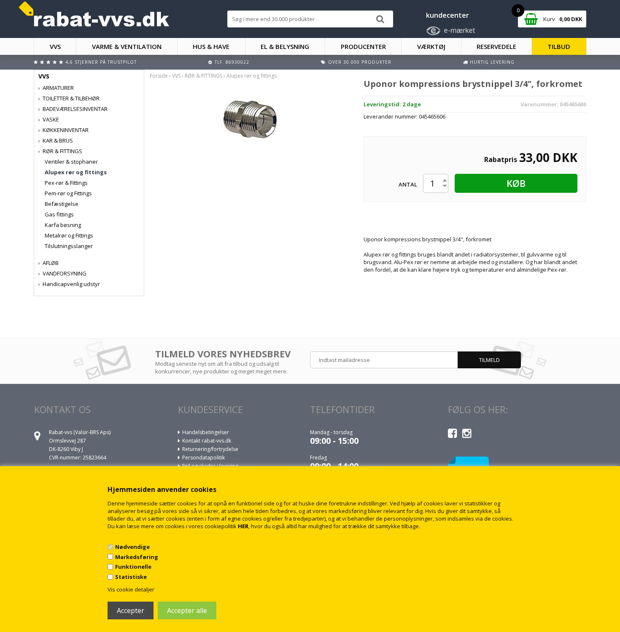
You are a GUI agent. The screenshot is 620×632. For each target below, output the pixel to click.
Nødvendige (132, 547)
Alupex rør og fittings (76, 172)
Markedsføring (136, 557)
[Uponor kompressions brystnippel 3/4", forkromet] (250, 120)
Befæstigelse (61, 204)
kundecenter (447, 15)
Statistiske (131, 577)
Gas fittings (59, 214)
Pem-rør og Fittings (68, 193)
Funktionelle (133, 566)
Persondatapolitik (203, 457)
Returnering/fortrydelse (210, 449)
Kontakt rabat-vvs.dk (206, 440)
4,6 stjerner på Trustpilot (101, 62)
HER (243, 526)
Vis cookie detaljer (131, 589)
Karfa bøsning (63, 225)
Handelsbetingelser (205, 432)
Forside (159, 75)
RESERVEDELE (496, 46)
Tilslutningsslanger (69, 246)
